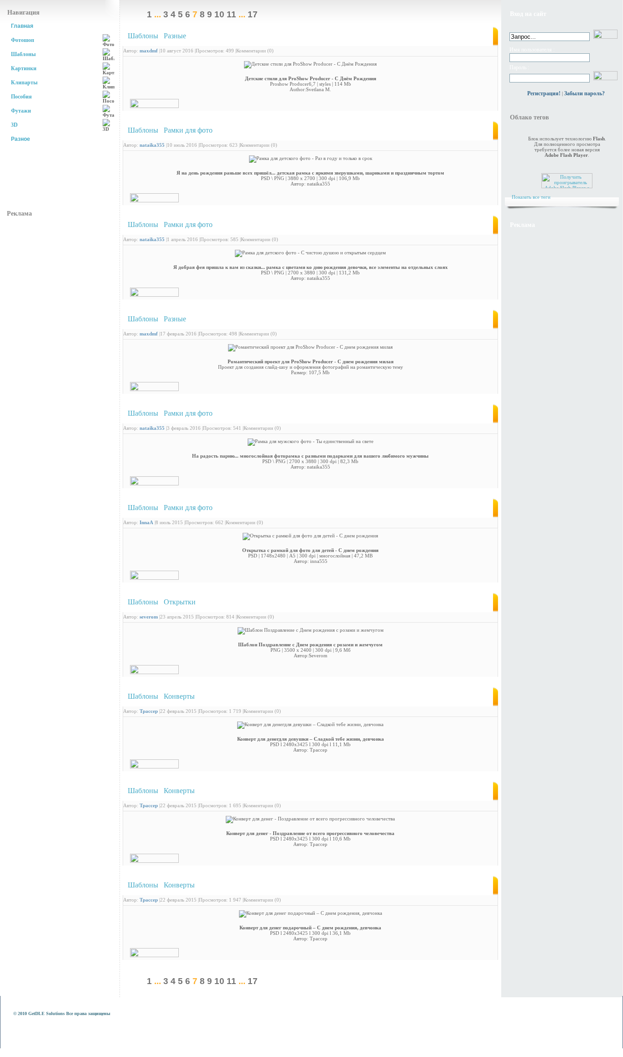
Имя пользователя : (532, 49)
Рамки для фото (188, 130)
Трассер (149, 711)
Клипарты (24, 82)
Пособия (21, 96)
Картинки (23, 68)
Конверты (179, 696)
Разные (175, 36)
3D (14, 125)
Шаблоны (23, 54)
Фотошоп (22, 40)
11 (231, 14)
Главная (22, 26)
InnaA (146, 522)
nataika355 (152, 145)
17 (253, 14)
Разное (20, 139)
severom (149, 616)
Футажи (21, 111)
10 (219, 14)
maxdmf (149, 50)
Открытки (180, 602)
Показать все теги (531, 197)
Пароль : (519, 67)
